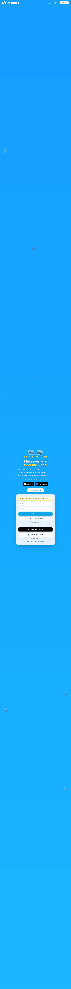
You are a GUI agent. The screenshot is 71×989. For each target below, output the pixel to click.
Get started (34, 490)
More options (35, 538)
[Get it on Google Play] (41, 484)
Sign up (41, 541)
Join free (64, 3)
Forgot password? (35, 522)
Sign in (56, 3)
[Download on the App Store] (28, 484)
